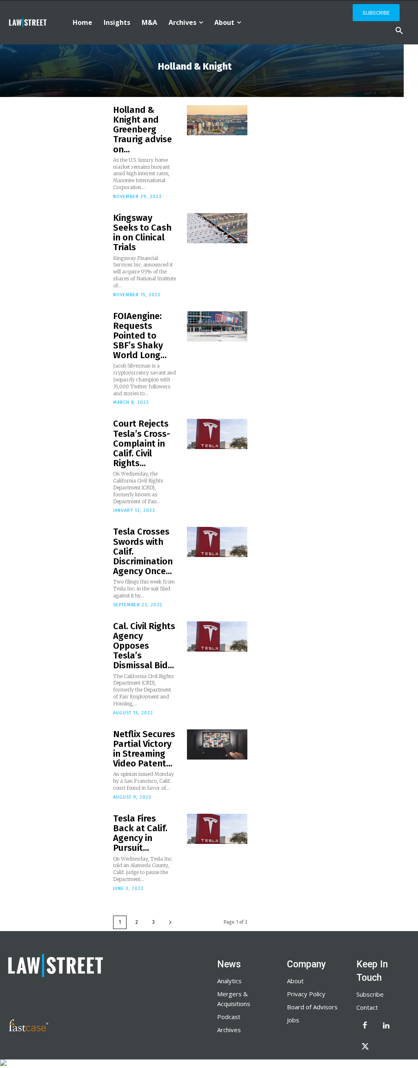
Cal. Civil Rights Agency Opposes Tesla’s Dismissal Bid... (144, 646)
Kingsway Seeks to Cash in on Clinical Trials (142, 232)
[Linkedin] (386, 1026)
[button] (399, 31)
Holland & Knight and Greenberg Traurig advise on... (142, 129)
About (295, 981)
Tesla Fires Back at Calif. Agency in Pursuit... (140, 833)
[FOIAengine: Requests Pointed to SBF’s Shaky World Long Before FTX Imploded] (217, 326)
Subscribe (370, 994)
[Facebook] (365, 1026)
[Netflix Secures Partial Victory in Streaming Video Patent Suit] (217, 744)
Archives (229, 1030)
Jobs (293, 1020)
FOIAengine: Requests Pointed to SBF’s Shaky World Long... (140, 335)
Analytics (229, 981)
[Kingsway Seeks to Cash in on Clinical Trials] (217, 228)
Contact (367, 1007)
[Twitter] (365, 1047)
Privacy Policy (306, 994)
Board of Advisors (312, 1007)
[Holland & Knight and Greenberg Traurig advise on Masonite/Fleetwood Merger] (217, 120)
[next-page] (170, 922)
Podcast (228, 1017)
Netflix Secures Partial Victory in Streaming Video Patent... (144, 749)
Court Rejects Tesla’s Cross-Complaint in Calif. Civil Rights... (141, 443)
